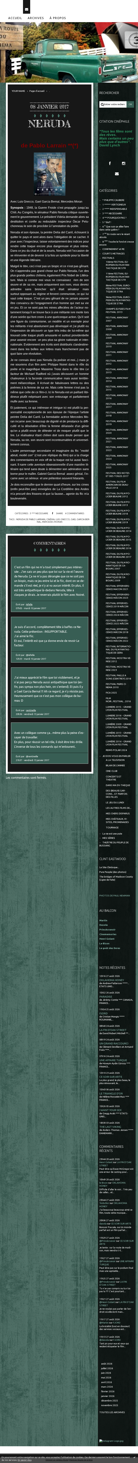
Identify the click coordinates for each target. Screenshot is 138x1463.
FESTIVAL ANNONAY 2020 (117, 431)
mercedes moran (52, 521)
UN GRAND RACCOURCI (113, 1043)
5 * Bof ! (106, 222)
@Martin (104, 1322)
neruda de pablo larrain (30, 519)
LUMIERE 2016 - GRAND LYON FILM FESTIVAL (118, 717)
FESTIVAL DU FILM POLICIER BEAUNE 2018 (118, 512)
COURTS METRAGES (113, 253)
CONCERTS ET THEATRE (113, 778)
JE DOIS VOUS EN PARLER (116, 756)
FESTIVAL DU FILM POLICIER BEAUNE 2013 (118, 503)
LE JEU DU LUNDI (115, 802)
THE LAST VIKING (110, 1126)
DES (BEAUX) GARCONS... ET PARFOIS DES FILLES (116, 793)
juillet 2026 (107, 1368)
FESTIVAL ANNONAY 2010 (117, 345)
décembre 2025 (109, 1400)
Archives (36, 18)
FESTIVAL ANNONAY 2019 (117, 423)
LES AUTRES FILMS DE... (118, 808)
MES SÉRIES (108, 838)
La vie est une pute (112, 833)
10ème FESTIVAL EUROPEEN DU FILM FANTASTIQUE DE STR (118, 265)
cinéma (50, 519)
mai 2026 (106, 1377)
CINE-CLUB (111, 771)
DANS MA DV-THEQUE (118, 785)
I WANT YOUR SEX (110, 1110)
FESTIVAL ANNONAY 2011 (117, 353)
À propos (58, 18)
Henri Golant (106, 938)
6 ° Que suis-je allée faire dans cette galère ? (114, 228)
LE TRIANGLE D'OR (111, 1093)
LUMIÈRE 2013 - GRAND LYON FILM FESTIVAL (118, 734)
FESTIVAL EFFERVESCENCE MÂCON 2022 (117, 639)
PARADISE (105, 996)
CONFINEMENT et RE (113, 249)
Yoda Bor (104, 1203)
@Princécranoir (107, 1241)
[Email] (26, 7)
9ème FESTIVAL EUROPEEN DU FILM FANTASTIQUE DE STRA (118, 300)
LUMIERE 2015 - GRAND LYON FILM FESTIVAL (118, 708)
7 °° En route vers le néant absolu (114, 236)
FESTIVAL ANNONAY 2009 (117, 336)
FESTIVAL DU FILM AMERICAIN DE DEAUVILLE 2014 (117, 484)
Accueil (15, 18)
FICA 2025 (111, 692)
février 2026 (107, 1391)
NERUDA (49, 123)
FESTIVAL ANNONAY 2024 (117, 457)
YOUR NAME (18, 91)
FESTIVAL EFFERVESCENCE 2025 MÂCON (117, 622)
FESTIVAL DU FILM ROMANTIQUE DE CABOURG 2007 (118, 565)
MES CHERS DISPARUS (118, 813)
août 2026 (106, 1363)
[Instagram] (124, 163)
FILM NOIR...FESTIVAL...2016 (118, 700)
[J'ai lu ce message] (134, 1457)
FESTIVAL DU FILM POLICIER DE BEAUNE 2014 (118, 529)
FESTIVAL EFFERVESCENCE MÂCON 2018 (117, 631)
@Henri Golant (107, 1302)
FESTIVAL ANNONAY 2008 (117, 328)
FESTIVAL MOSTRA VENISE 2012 (118, 660)
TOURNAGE (112, 827)
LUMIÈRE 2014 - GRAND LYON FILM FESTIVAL (118, 743)
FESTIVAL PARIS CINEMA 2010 (116, 685)
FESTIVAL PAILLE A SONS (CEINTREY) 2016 (118, 677)
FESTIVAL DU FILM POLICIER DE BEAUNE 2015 (118, 538)
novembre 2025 (109, 1405)
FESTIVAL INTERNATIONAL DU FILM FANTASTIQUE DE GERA (118, 649)
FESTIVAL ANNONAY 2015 (117, 388)
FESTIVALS (108, 258)
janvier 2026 (107, 1396)
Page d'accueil (36, 91)
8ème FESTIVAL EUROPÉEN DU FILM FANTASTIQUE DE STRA (118, 288)
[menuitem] (15, 18)
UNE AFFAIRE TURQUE (113, 1060)
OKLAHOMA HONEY (111, 980)
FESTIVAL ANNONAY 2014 (117, 379)
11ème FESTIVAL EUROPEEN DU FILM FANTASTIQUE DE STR (118, 276)
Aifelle (29, 604)
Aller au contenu (12, 3)
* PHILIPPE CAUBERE (113, 200)
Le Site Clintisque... (109, 867)
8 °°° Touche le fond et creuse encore (116, 243)
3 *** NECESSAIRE (39, 513)
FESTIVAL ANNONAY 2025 (117, 466)
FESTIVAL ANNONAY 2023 (117, 449)
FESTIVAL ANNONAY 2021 (117, 440)
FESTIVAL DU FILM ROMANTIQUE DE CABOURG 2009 (118, 577)
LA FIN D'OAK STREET (112, 1029)
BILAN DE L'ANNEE (115, 765)
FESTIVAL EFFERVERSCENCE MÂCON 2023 (118, 596)
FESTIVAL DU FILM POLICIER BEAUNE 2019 (118, 521)
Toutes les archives (112, 1412)
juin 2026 (106, 1373)
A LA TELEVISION (115, 760)
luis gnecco (63, 519)
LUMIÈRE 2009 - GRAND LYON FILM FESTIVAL (118, 726)
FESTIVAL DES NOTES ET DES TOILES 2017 (118, 474)
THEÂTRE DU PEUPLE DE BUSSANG (114, 844)
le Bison (103, 1182)
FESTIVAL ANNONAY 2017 (117, 405)
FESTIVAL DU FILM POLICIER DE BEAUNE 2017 (118, 555)
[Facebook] (110, 163)
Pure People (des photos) (112, 872)
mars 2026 (107, 1386)
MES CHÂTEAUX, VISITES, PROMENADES (117, 820)
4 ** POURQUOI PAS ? (114, 217)
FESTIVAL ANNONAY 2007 (117, 319)
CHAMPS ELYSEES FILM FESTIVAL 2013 (118, 310)
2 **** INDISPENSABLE (114, 209)
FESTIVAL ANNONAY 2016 (117, 397)
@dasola (104, 1340)
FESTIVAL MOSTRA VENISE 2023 (118, 668)
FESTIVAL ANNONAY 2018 (117, 414)
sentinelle (31, 710)
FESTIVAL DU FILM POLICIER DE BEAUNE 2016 (118, 547)
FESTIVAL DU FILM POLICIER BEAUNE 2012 (118, 495)
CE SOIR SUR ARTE (110, 1076)
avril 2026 (106, 1382)
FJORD (103, 1013)
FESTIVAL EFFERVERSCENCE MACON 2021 (118, 587)
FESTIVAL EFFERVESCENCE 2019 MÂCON (117, 605)
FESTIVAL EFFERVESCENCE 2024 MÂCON (117, 613)
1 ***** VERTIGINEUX (114, 204)
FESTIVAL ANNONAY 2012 (117, 362)
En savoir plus (24, 1460)
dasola (103, 1223)
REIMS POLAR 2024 (116, 750)
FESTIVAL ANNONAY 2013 (117, 371)
